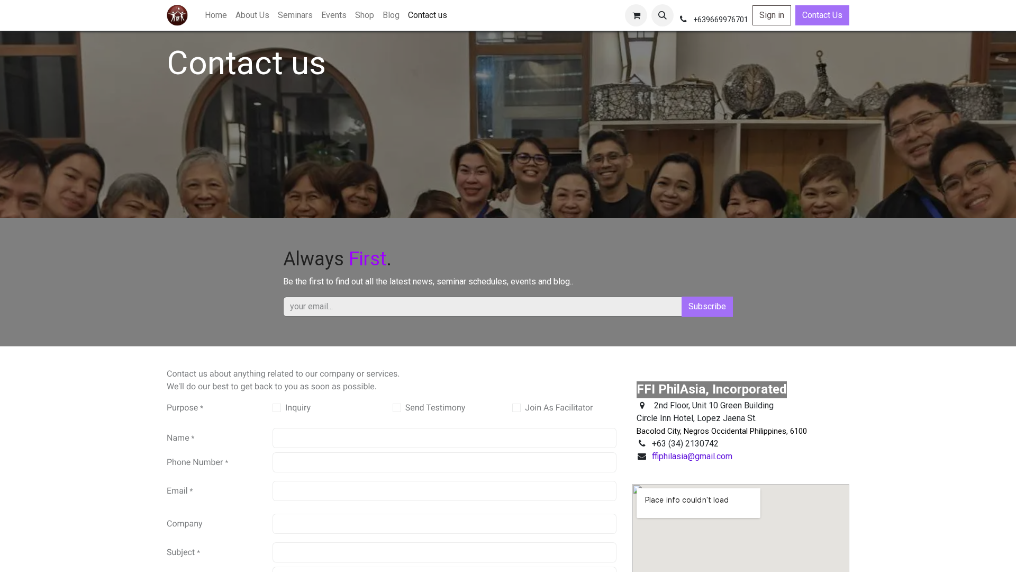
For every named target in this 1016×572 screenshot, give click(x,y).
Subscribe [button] (707, 306)
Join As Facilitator (559, 408)
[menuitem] (216, 15)
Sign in (771, 15)
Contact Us (822, 15)
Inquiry (298, 408)
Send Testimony (435, 408)
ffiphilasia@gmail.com (692, 456)
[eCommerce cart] (636, 15)
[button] (662, 15)
